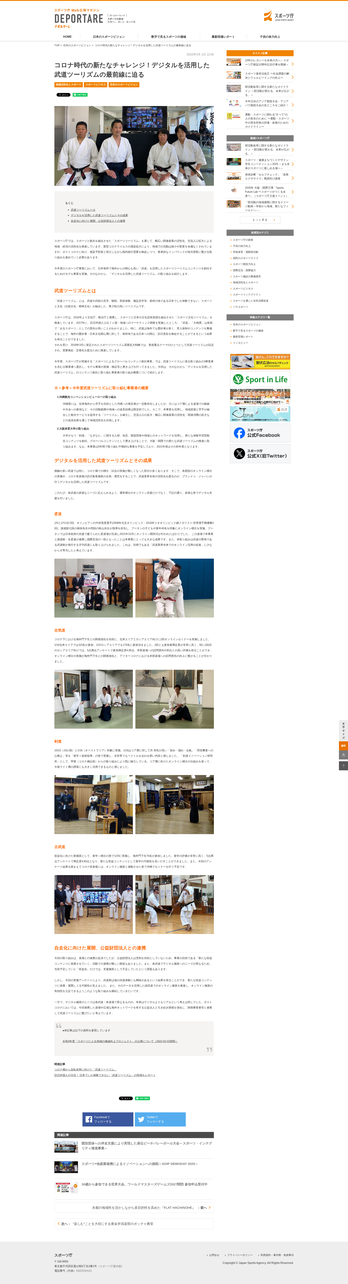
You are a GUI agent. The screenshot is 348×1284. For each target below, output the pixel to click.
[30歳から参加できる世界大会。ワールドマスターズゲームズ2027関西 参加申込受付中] (131, 1195)
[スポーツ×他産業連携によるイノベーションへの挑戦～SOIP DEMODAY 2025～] (126, 1174)
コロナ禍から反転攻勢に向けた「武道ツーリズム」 (85, 1069)
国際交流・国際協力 (244, 270)
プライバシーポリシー (240, 1255)
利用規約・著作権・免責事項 (277, 1255)
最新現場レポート (223, 36)
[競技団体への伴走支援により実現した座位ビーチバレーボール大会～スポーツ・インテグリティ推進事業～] (134, 1154)
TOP (57, 45)
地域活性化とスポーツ (68, 84)
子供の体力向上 (270, 36)
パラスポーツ (240, 306)
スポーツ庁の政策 (243, 239)
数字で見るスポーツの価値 (168, 36)
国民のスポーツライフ (245, 258)
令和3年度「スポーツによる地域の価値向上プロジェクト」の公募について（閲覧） (120, 1041)
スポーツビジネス (96, 84)
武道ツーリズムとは (83, 209)
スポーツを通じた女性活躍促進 (250, 300)
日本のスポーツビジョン (109, 36)
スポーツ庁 (63, 1255)
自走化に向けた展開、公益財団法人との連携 (98, 220)
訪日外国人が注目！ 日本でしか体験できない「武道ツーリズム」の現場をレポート (105, 1075)
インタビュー (240, 342)
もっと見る (260, 219)
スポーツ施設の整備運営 (247, 276)
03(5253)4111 (84, 1270)
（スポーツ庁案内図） (110, 1266)
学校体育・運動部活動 (245, 251)
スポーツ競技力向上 (244, 264)
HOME (67, 36)
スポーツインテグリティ (247, 294)
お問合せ (214, 1255)
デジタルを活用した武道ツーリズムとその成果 (99, 215)
